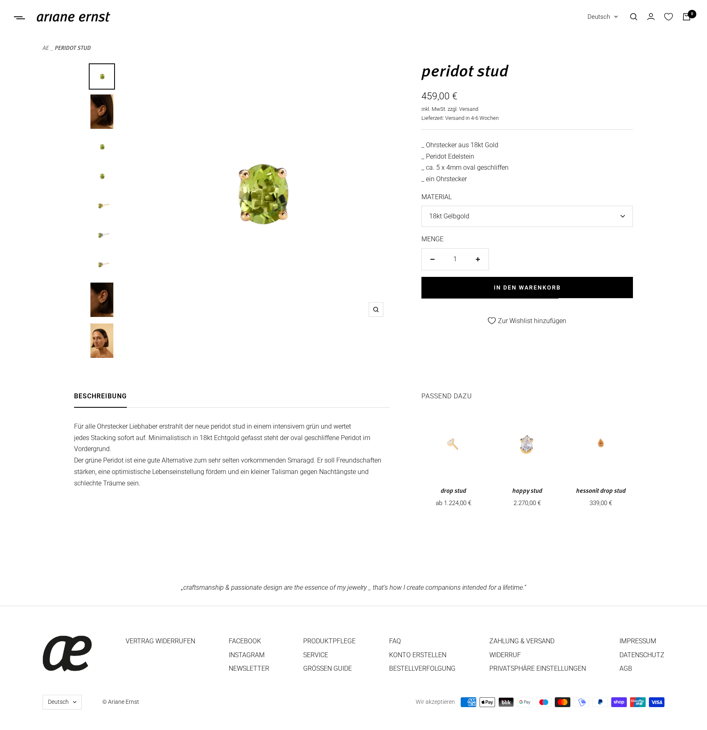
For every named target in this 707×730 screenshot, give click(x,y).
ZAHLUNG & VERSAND (521, 641)
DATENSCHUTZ (641, 655)
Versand (468, 109)
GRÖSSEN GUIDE (327, 668)
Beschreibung (100, 396)
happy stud (527, 491)
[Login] (651, 16)
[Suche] (633, 16)
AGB (625, 668)
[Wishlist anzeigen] (668, 17)
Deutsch (599, 16)
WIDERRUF (505, 655)
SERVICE (315, 655)
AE (46, 48)
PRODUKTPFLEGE (329, 641)
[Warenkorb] (686, 16)
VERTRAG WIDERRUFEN (160, 641)
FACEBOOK (245, 641)
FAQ (395, 641)
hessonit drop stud (601, 491)
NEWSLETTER (249, 668)
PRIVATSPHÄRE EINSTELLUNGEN (537, 668)
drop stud (453, 491)
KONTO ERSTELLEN (417, 655)
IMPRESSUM (637, 641)
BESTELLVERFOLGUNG (422, 668)
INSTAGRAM (247, 655)
